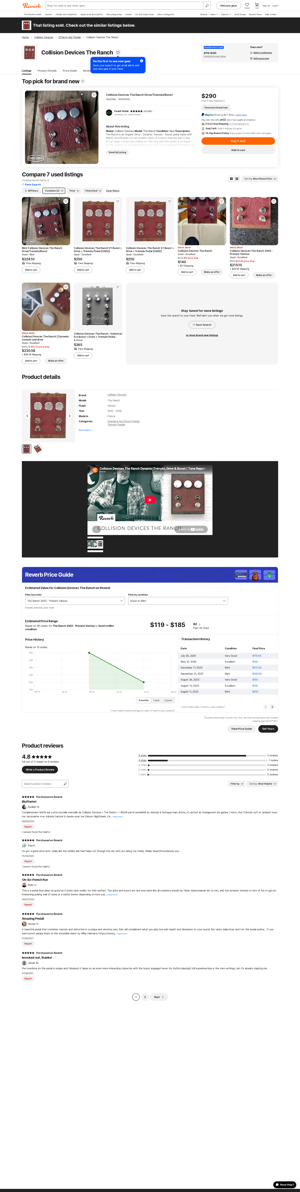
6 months (144, 700)
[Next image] (221, 221)
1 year (156, 700)
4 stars (142, 760)
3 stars (142, 764)
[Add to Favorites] (118, 52)
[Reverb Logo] (32, 5)
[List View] (236, 178)
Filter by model (33, 594)
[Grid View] (231, 178)
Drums (129, 14)
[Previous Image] (27, 416)
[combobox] (71, 601)
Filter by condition (138, 594)
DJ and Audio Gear (144, 14)
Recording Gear (114, 14)
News (213, 14)
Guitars (48, 14)
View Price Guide (241, 728)
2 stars (142, 769)
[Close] (141, 61)
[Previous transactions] (265, 706)
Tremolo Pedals (116, 424)
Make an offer (212, 272)
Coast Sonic (121, 111)
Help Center (271, 14)
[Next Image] (69, 416)
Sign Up (266, 5)
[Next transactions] (272, 706)
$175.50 (257, 667)
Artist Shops (240, 14)
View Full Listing (117, 152)
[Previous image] (182, 221)
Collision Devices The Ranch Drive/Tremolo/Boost (139, 94)
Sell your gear (228, 5)
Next (157, 997)
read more (118, 816)
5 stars (142, 755)
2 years (168, 700)
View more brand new (216, 107)
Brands (203, 14)
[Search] (207, 5)
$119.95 (256, 655)
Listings (26, 70)
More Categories (166, 14)
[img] (136, 111)
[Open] (121, 601)
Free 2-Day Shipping (212, 100)
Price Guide (70, 70)
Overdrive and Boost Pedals (124, 421)
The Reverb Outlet (32, 14)
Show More (85, 430)
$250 (255, 691)
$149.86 (257, 673)
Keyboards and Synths (92, 14)
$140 (255, 661)
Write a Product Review (40, 769)
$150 (255, 679)
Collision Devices (117, 394)
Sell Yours (268, 728)
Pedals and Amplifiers (66, 14)
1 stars (142, 774)
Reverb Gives (255, 14)
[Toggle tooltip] (83, 81)
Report (28, 826)
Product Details (47, 70)
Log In (275, 5)
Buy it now (238, 141)
